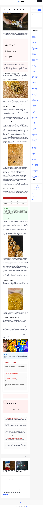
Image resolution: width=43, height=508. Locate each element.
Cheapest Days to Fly (34, 66)
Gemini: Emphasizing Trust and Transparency (10, 51)
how (38, 190)
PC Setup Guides (34, 123)
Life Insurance (33, 110)
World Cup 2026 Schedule (35, 171)
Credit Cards (20, 3)
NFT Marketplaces (34, 118)
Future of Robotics (34, 95)
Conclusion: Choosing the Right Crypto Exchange (11, 55)
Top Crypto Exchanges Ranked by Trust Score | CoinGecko (12, 423)
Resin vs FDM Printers (34, 134)
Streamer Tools (33, 149)
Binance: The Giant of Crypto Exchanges (10, 44)
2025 (35, 185)
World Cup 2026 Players (35, 170)
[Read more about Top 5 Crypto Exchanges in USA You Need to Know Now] (9, 465)
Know (32, 192)
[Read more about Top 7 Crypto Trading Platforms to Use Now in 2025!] (22, 465)
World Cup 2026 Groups (35, 165)
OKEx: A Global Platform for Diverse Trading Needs (11, 52)
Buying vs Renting (34, 61)
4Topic (26, 506)
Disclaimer (21, 502)
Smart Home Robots (34, 147)
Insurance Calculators (34, 105)
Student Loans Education (35, 152)
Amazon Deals (33, 43)
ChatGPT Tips (33, 65)
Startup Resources (34, 148)
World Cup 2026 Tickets (35, 175)
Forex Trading (30, 3)
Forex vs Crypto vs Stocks (35, 89)
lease (33, 192)
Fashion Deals (33, 84)
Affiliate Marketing (34, 35)
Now (32, 193)
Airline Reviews (34, 41)
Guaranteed (37, 189)
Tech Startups (33, 155)
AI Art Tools (33, 38)
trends (36, 198)
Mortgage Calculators (34, 117)
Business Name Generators (35, 59)
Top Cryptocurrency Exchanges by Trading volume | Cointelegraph (13, 438)
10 (33, 185)
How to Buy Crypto (34, 104)
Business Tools (33, 60)
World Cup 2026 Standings (35, 172)
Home (5, 3)
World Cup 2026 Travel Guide (35, 176)
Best (34, 187)
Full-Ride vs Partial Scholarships (36, 94)
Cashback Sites (33, 64)
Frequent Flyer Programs (35, 93)
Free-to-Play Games (34, 90)
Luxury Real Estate (34, 112)
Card (36, 187)
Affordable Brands (34, 36)
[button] (36, 1)
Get (34, 189)
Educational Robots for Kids (35, 76)
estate (38, 187)
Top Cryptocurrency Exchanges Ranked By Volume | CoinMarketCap (13, 418)
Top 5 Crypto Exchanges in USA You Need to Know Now (9, 471)
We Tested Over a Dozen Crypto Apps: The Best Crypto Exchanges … (13, 429)
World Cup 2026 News (34, 169)
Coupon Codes (33, 67)
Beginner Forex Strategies (35, 47)
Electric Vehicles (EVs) (36, 3)
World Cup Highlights (34, 177)
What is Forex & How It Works (35, 163)
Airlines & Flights (34, 42)
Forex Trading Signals (34, 88)
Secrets (33, 196)
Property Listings (34, 128)
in (39, 190)
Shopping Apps (33, 146)
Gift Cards (33, 101)
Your (32, 199)
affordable (32, 187)
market (35, 192)
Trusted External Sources (8, 58)
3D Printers (33, 32)
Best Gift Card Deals (34, 55)
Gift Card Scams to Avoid (35, 100)
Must (36, 192)
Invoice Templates (34, 107)
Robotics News (33, 140)
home (39, 189)
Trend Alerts (33, 160)
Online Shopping (34, 121)
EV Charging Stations (34, 78)
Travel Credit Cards (34, 159)
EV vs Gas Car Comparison (35, 81)
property (37, 193)
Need (38, 192)
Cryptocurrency (16, 3)
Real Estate (8, 3)
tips (39, 196)
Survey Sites (33, 154)
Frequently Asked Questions (8, 57)
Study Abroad (33, 153)
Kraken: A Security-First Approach (9, 46)
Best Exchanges (33, 53)
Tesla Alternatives (34, 158)
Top (33, 198)
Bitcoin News (33, 58)
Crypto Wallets (33, 71)
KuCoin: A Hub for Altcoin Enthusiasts (9, 49)
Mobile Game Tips (34, 116)
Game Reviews (33, 98)
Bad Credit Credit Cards (34, 44)
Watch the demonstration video (9, 56)
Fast (32, 189)
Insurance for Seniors (34, 106)
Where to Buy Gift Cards (35, 164)
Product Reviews (34, 127)
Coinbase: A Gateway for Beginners (9, 45)
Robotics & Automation (34, 139)
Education (12, 3)
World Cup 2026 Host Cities (35, 166)
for (33, 189)
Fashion (24, 3)
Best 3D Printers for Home (35, 49)
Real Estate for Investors (35, 130)
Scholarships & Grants (34, 141)
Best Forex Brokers (34, 54)
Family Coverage (34, 82)
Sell (34, 196)
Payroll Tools (33, 122)
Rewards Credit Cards (34, 135)
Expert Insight (6, 50)
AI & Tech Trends (34, 37)
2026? (38, 185)
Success (36, 196)
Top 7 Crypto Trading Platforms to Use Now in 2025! (21, 471)
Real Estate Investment (34, 133)
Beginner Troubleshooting (35, 48)
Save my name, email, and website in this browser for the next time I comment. (12, 492)
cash (37, 187)
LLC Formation (33, 111)
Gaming (27, 3)
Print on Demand (34, 124)
